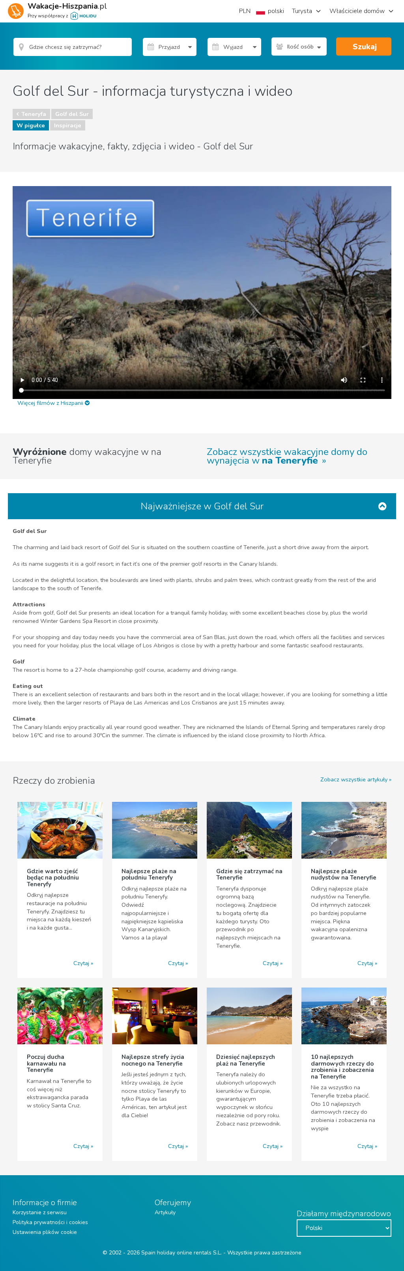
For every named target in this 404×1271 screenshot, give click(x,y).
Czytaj (81, 963)
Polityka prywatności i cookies (50, 1222)
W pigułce (31, 125)
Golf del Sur (72, 114)
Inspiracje (67, 125)
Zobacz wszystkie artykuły (353, 779)
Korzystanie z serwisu (40, 1212)
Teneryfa (33, 114)
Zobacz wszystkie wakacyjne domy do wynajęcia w (287, 456)
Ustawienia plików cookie (45, 1232)
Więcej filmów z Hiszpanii (51, 403)
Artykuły (165, 1212)
